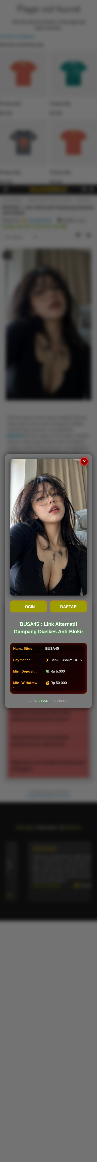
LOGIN (28, 607)
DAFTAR (68, 607)
